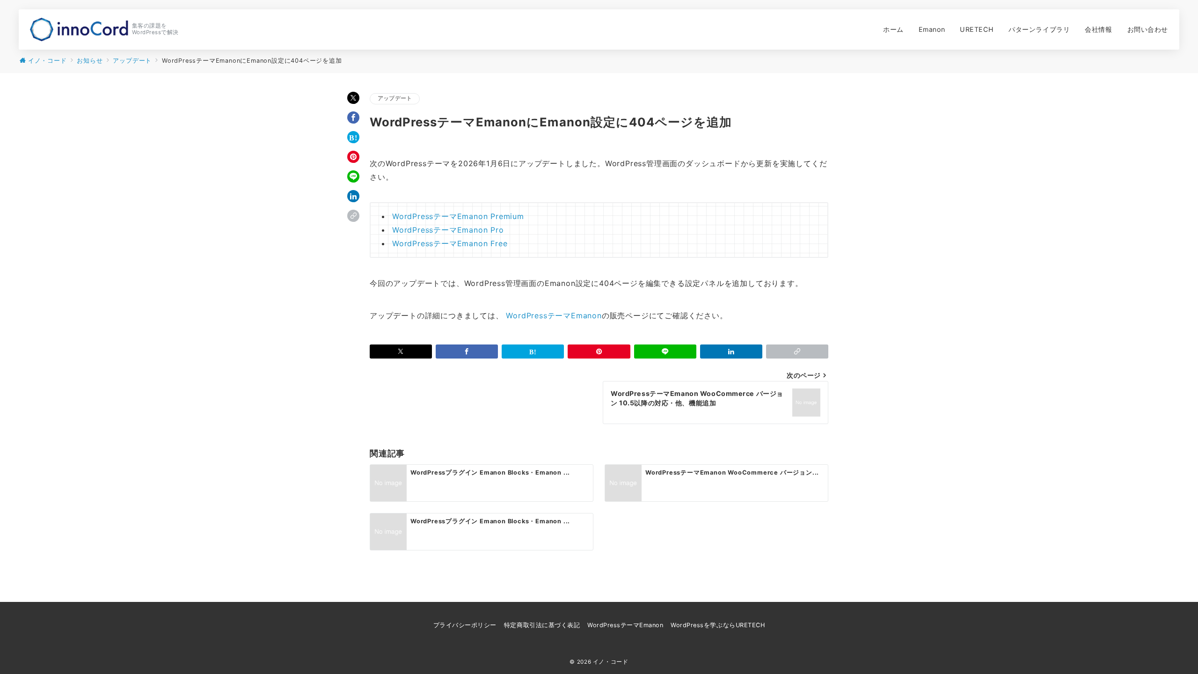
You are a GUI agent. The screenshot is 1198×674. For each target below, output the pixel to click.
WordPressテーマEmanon (553, 315)
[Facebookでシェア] (353, 117)
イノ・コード (610, 662)
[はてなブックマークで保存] (353, 137)
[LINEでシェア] (353, 176)
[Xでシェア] (353, 98)
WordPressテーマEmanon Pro (448, 229)
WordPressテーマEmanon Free (449, 243)
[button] (353, 216)
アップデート (395, 98)
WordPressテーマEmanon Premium (458, 216)
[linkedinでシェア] (353, 196)
